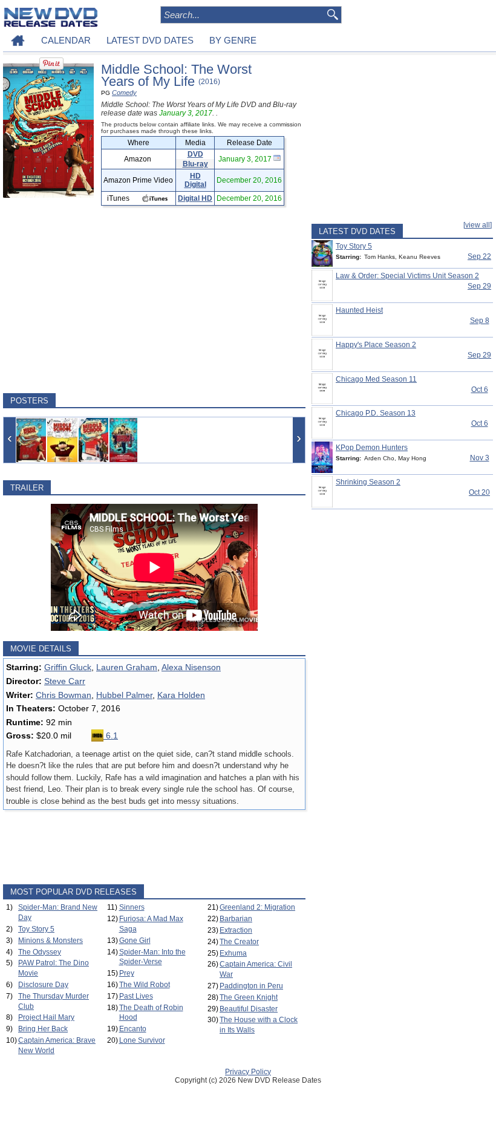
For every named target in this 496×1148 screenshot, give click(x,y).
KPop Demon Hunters (372, 447)
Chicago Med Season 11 (376, 379)
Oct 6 (479, 389)
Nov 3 (479, 458)
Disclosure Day (43, 984)
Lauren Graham (126, 667)
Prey (126, 973)
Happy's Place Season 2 (376, 345)
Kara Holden (181, 695)
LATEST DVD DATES (150, 40)
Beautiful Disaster (249, 1009)
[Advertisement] (154, 299)
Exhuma (233, 953)
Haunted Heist (359, 310)
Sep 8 (479, 320)
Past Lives (136, 996)
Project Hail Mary (46, 1017)
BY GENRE (232, 40)
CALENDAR (66, 40)
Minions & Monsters (50, 940)
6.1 (110, 735)
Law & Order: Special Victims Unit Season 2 (407, 276)
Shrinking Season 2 (368, 482)
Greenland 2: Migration (257, 907)
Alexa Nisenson (191, 667)
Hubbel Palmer (124, 695)
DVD (195, 154)
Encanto (132, 1029)
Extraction (236, 930)
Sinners (132, 907)
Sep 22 (479, 256)
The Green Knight (249, 997)
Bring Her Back (43, 1029)
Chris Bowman (63, 695)
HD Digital (195, 180)
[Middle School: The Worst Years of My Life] (31, 440)
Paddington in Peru (251, 986)
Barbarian (236, 919)
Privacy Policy (248, 1072)
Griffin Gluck (67, 667)
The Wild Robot (144, 984)
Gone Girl (135, 940)
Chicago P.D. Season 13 (376, 413)
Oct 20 (479, 492)
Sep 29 (479, 286)
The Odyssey (39, 952)
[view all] (477, 225)
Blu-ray (195, 164)
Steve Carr (64, 681)
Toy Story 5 (36, 929)
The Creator (239, 942)
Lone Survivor (142, 1040)
